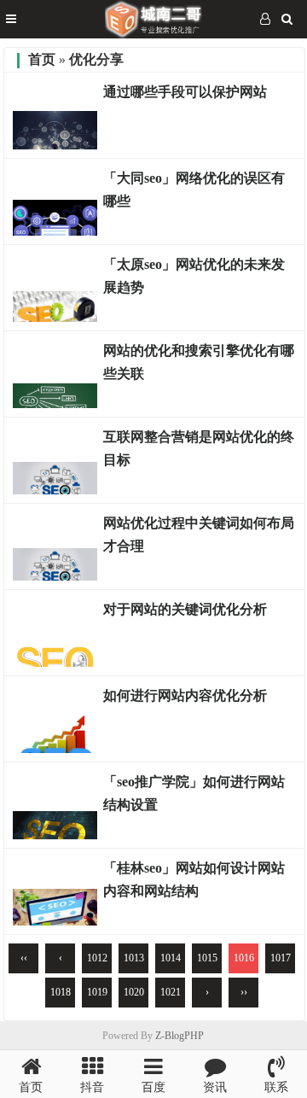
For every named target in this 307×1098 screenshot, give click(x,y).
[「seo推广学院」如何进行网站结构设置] (55, 835)
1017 (280, 958)
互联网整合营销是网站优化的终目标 (198, 448)
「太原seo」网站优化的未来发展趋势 (194, 276)
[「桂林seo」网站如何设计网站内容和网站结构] (55, 921)
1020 (134, 992)
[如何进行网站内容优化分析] (55, 749)
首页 (41, 59)
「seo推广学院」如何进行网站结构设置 (194, 793)
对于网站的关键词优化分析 (185, 609)
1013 (134, 958)
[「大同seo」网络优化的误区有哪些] (55, 231)
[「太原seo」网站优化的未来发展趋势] (55, 318)
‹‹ (23, 958)
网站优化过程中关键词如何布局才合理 (198, 534)
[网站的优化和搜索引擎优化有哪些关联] (55, 404)
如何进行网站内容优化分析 (185, 695)
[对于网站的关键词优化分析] (55, 663)
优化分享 (96, 59)
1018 (60, 992)
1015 (207, 958)
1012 (97, 958)
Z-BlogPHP (179, 1036)
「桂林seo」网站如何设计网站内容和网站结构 (194, 879)
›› (243, 992)
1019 (97, 992)
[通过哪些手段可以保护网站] (55, 145)
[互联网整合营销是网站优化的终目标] (55, 490)
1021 (170, 992)
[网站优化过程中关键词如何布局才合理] (55, 576)
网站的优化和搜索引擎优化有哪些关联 (198, 362)
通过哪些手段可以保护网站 (185, 92)
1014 (170, 958)
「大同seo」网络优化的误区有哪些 (194, 189)
